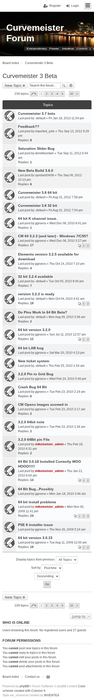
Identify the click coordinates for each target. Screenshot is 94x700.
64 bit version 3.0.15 (35, 538)
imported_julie (45, 131)
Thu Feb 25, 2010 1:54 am (66, 366)
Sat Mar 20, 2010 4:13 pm (66, 352)
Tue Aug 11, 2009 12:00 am (68, 542)
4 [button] (57, 93)
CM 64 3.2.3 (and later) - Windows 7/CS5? (53, 236)
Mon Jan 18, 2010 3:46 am (67, 494)
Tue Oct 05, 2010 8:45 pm (66, 281)
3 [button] (52, 93)
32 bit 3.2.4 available (35, 276)
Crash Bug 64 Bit (32, 387)
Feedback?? (28, 126)
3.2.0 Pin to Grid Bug (35, 374)
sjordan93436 (44, 175)
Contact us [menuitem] (32, 676)
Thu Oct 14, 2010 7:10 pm (66, 264)
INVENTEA (51, 695)
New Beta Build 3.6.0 (35, 170)
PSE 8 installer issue (35, 525)
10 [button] (71, 93)
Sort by (36, 568)
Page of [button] (34, 93)
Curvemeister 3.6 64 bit (37, 192)
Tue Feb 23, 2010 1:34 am (67, 426)
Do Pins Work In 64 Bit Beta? (42, 312)
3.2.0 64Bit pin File (34, 440)
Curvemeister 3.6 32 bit (37, 206)
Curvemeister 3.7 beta (36, 114)
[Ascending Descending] (47, 576)
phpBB (24, 686)
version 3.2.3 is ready (36, 294)
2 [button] (46, 93)
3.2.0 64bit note (31, 422)
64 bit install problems (37, 502)
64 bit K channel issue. (37, 218)
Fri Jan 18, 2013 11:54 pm (66, 118)
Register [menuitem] (55, 6)
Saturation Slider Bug (36, 148)
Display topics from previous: (36, 559)
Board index (11, 676)
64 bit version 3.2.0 (34, 330)
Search (64, 85)
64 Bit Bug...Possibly (36, 489)
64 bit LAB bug (31, 348)
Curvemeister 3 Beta (30, 75)
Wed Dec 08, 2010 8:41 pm (67, 223)
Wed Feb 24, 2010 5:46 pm (67, 378)
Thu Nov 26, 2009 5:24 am (67, 529)
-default (40, 118)
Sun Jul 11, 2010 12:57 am (67, 334)
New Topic (13, 85)
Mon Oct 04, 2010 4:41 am (66, 298)
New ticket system (33, 361)
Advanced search (71, 85)
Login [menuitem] (75, 6)
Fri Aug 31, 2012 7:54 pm (66, 210)
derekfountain (44, 153)
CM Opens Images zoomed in (43, 404)
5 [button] (62, 93)
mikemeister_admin (49, 444)
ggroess (40, 223)
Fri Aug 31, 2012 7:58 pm (66, 197)
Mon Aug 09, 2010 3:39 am (67, 317)
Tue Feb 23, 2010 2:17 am (67, 409)
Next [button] (77, 93)
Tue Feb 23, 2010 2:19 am (67, 392)
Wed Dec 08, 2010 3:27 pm (67, 240)
